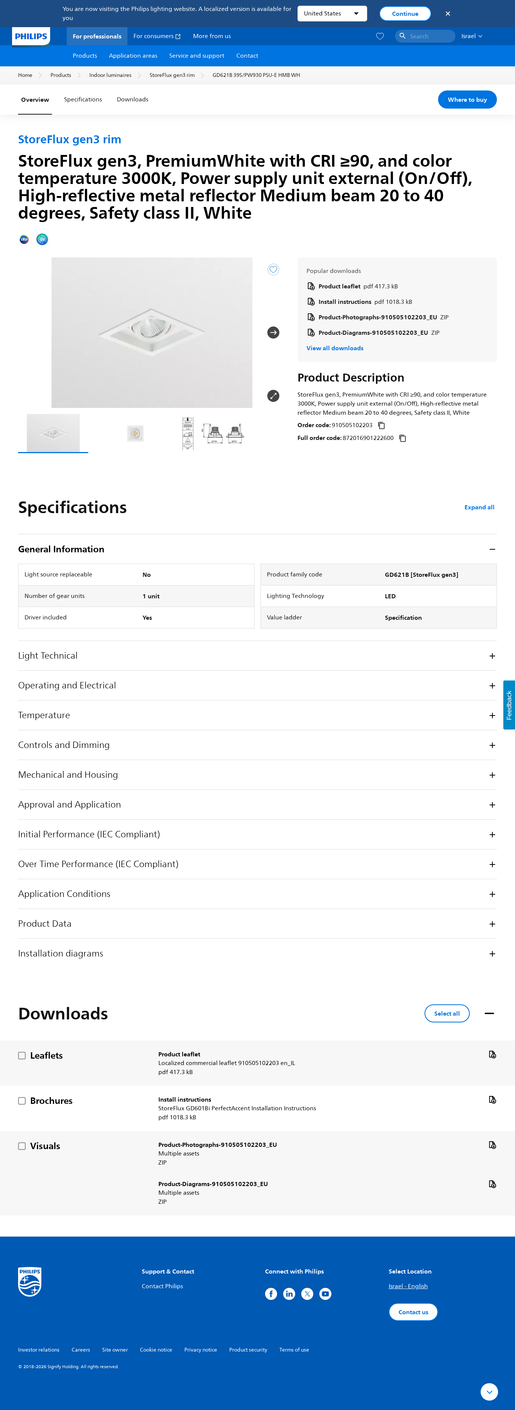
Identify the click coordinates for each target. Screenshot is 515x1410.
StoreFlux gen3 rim (172, 75)
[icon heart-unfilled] (380, 36)
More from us (212, 36)
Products (85, 56)
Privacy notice (200, 1350)
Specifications (83, 99)
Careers (81, 1350)
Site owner (115, 1350)
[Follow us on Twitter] (307, 1294)
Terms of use (294, 1350)
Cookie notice (156, 1350)
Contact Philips (162, 1286)
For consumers (154, 36)
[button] (30, 332)
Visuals (45, 1145)
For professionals (97, 36)
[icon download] (492, 1054)
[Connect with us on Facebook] (271, 1294)
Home (25, 75)
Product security (248, 1350)
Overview (35, 99)
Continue (405, 13)
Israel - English (408, 1286)
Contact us (413, 1312)
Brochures (51, 1100)
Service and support (196, 56)
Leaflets (46, 1055)
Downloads (132, 99)
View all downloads (335, 347)
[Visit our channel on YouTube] (325, 1294)
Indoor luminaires (110, 75)
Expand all (479, 507)
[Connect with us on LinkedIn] (289, 1294)
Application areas (133, 56)
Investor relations (39, 1350)
